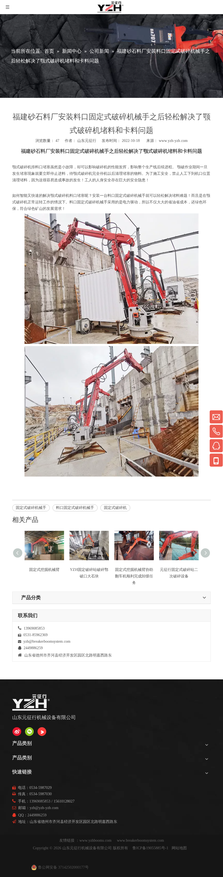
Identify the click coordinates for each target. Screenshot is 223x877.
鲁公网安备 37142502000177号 (63, 867)
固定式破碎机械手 (31, 508)
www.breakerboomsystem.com (140, 840)
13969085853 (39, 801)
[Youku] (42, 731)
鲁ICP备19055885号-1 (150, 848)
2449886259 (37, 815)
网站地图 (179, 848)
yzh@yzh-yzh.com (44, 808)
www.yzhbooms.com (96, 840)
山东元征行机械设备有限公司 (87, 848)
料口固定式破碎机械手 (75, 508)
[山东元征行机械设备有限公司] (17, 731)
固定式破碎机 (115, 508)
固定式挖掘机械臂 (44, 570)
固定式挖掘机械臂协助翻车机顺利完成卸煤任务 (134, 576)
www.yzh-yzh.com (173, 141)
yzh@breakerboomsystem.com (46, 641)
